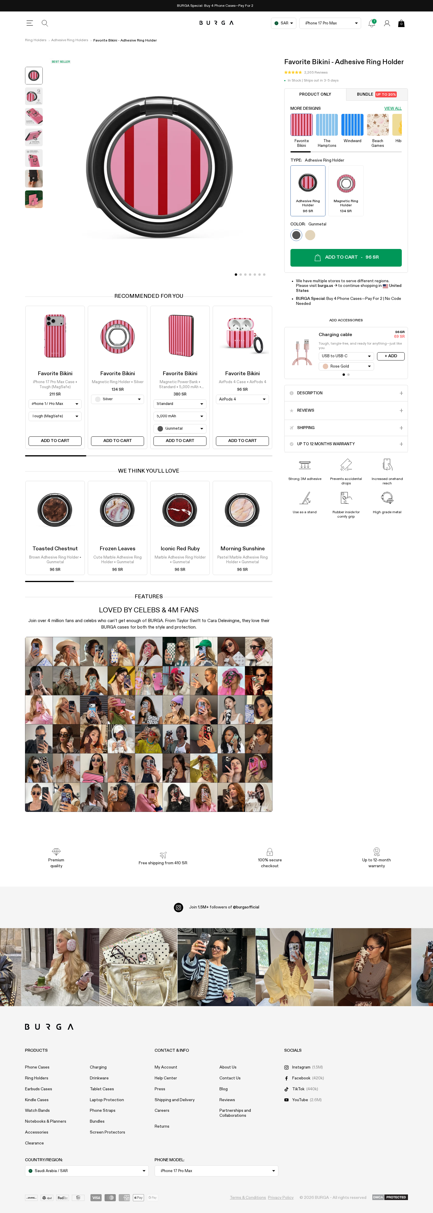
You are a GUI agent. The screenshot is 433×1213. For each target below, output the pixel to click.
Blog (223, 1089)
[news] (371, 23)
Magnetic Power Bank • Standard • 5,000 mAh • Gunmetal (180, 385)
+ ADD (391, 356)
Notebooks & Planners (45, 1121)
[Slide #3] (250, 274)
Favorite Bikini (55, 373)
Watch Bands (37, 1111)
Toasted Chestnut (55, 548)
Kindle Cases (37, 1100)
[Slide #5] (259, 274)
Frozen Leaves (117, 548)
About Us (228, 1067)
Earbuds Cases (38, 1089)
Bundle (376, 95)
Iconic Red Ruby (180, 548)
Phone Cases (37, 1067)
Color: (308, 224)
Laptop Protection (107, 1100)
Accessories (36, 1132)
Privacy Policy (281, 1198)
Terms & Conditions (248, 1198)
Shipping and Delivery (175, 1100)
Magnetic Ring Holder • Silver (117, 382)
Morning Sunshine (242, 548)
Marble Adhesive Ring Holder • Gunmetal (180, 560)
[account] (387, 23)
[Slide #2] (245, 274)
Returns (162, 1126)
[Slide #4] (255, 274)
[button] (306, 72)
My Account (166, 1067)
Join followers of (224, 907)
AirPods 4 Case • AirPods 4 (242, 382)
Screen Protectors (107, 1132)
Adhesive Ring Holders (69, 40)
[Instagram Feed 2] (294, 967)
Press (160, 1089)
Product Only (315, 95)
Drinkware (99, 1078)
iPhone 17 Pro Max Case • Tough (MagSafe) (55, 384)
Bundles (97, 1121)
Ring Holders (35, 40)
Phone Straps (102, 1111)
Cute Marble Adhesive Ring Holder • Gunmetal (117, 560)
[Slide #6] (264, 274)
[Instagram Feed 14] (138, 967)
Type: (317, 160)
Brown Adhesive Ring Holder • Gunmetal (55, 560)
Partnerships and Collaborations (235, 1113)
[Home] (217, 23)
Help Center (166, 1078)
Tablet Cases (102, 1089)
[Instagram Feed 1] (217, 967)
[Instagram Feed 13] (61, 967)
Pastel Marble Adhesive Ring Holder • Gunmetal (242, 560)
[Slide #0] (236, 274)
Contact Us (230, 1078)
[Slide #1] (240, 274)
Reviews (227, 1100)
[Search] (45, 23)
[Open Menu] (29, 23)
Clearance (34, 1143)
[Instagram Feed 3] (372, 967)
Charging (98, 1067)
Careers (162, 1111)
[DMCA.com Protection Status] (390, 1197)
